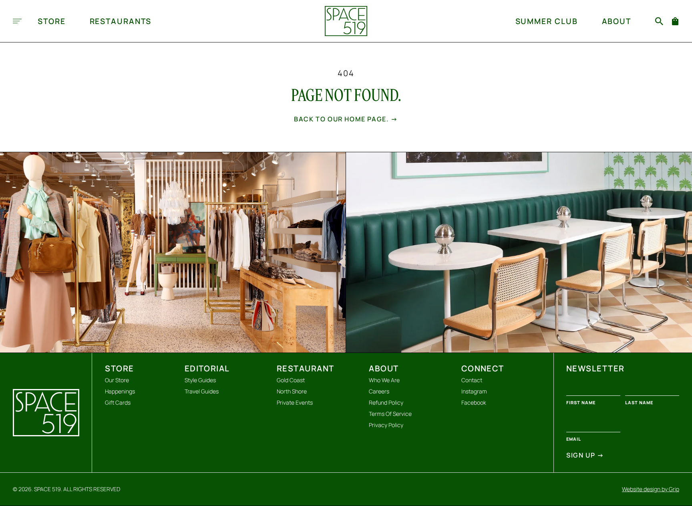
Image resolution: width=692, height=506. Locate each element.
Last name (639, 402)
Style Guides (200, 380)
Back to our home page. (346, 119)
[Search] (659, 21)
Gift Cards (118, 402)
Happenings (120, 391)
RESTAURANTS (121, 21)
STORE (52, 21)
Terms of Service (390, 413)
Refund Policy (386, 402)
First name (580, 402)
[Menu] (17, 21)
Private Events (295, 402)
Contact (471, 380)
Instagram (474, 391)
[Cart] (675, 21)
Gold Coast (291, 380)
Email (573, 439)
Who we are (384, 380)
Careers (379, 391)
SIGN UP (585, 455)
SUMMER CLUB (546, 21)
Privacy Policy (386, 425)
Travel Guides (202, 391)
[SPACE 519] (346, 21)
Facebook (473, 402)
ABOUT (617, 21)
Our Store (117, 380)
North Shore (292, 391)
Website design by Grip (650, 489)
